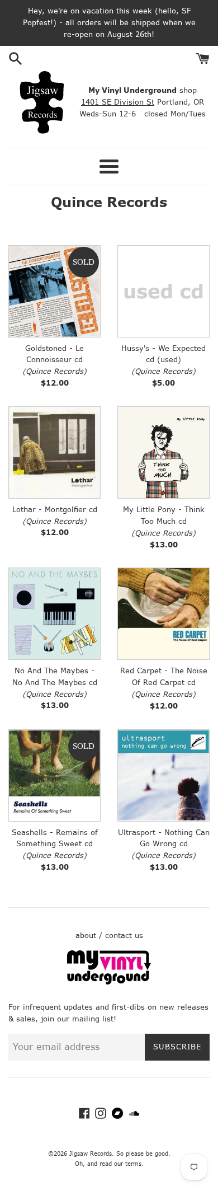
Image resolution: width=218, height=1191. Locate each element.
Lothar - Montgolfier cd (54, 509)
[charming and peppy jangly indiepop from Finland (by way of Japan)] (163, 775)
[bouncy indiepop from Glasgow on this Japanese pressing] (163, 291)
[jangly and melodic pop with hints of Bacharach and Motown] (54, 291)
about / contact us (109, 935)
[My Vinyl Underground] (109, 982)
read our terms (120, 1163)
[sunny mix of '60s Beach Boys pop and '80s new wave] (54, 614)
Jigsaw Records (90, 1153)
